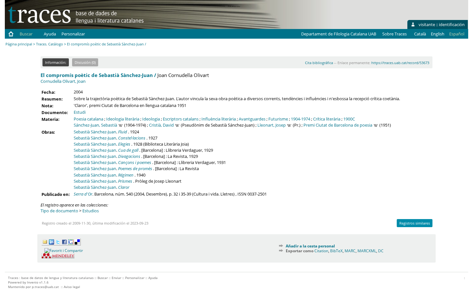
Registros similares (414, 223)
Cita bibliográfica (319, 62)
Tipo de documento (59, 211)
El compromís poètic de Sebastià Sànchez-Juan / (98, 75)
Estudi (80, 112)
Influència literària (218, 119)
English (437, 34)
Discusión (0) (85, 62)
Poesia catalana (88, 119)
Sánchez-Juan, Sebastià (95, 125)
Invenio (32, 282)
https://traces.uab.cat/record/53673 (400, 62)
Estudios (90, 211)
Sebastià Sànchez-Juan (95, 132)
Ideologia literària (122, 119)
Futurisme (278, 119)
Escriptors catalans (181, 119)
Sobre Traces (394, 34)
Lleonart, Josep (271, 125)
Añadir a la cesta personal (310, 246)
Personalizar (73, 34)
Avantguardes (252, 119)
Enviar (116, 277)
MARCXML (366, 250)
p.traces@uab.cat (45, 286)
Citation (321, 250)
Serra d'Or (83, 194)
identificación (452, 24)
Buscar (26, 34)
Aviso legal (72, 286)
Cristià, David (161, 125)
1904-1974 (300, 119)
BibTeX (336, 250)
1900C (349, 119)
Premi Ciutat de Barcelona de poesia (337, 125)
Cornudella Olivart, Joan (63, 81)
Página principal (18, 44)
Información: (55, 62)
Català (420, 34)
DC (381, 250)
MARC (350, 250)
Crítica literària (326, 119)
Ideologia (151, 119)
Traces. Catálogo (49, 44)
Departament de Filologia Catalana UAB (338, 34)
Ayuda (50, 34)
